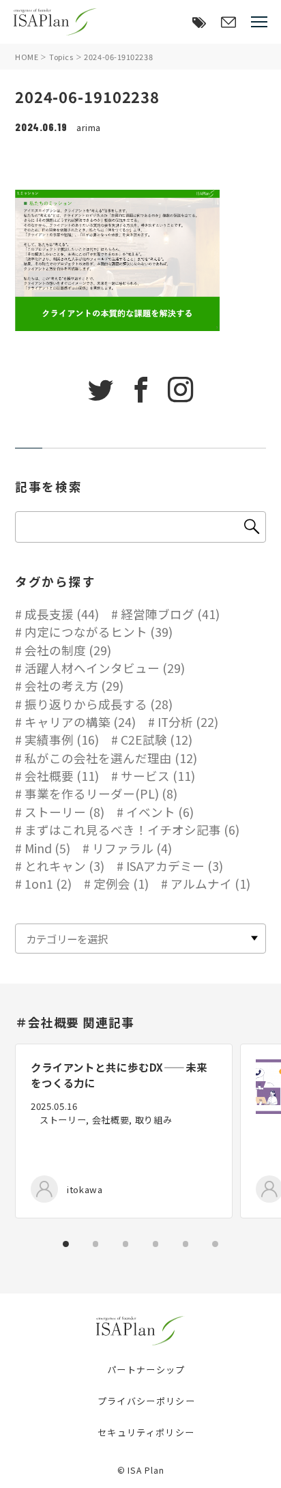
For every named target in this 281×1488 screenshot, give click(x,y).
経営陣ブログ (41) (170, 614)
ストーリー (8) (64, 811)
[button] (66, 1244)
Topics (61, 56)
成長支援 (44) (62, 614)
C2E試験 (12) (156, 739)
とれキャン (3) (64, 865)
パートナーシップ (146, 1369)
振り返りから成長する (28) (99, 704)
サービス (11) (158, 775)
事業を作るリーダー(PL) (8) (101, 793)
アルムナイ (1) (210, 883)
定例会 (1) (121, 883)
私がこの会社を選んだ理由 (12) (111, 758)
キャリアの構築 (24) (80, 721)
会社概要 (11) (62, 775)
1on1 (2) (48, 883)
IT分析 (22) (188, 721)
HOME (26, 56)
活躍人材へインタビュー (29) (105, 667)
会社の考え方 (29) (74, 685)
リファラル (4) (132, 848)
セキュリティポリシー (146, 1432)
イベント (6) (160, 811)
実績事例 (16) (62, 739)
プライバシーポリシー (146, 1400)
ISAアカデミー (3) (174, 865)
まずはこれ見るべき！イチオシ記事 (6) (132, 829)
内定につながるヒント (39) (99, 631)
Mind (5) (47, 848)
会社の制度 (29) (68, 650)
